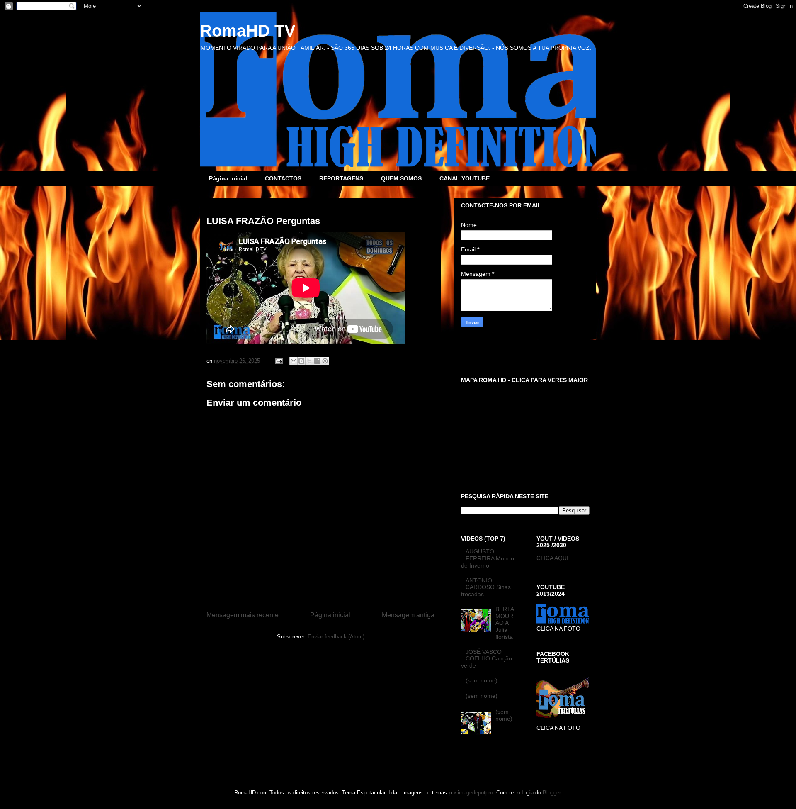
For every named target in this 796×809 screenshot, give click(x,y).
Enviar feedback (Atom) (336, 637)
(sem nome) (482, 680)
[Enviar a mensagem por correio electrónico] (278, 361)
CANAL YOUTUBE (464, 178)
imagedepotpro (475, 793)
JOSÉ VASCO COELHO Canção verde (486, 658)
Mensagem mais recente (242, 615)
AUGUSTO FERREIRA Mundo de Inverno (487, 558)
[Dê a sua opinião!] (301, 361)
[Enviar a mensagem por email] (293, 361)
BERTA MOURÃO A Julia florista (504, 623)
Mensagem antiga (408, 615)
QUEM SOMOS (401, 178)
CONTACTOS (283, 178)
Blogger (552, 793)
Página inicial (228, 178)
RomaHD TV (248, 31)
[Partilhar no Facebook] (317, 361)
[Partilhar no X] (309, 361)
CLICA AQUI (552, 558)
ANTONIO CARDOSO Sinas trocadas (486, 587)
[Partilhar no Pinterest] (325, 361)
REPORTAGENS (341, 178)
